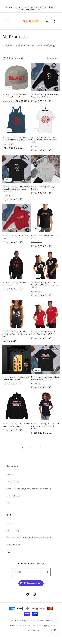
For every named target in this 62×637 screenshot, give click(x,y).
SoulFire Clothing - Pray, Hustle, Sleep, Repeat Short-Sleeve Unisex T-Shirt (16, 189)
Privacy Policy (13, 496)
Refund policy (51, 620)
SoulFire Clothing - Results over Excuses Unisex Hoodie (16, 424)
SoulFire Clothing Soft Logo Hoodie (43, 187)
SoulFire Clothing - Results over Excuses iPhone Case (16, 378)
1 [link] (22, 446)
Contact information (32, 630)
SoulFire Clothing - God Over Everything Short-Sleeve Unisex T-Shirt (45, 284)
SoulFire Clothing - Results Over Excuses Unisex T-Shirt (45, 378)
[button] (6, 20)
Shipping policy (48, 625)
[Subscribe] (46, 572)
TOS (8, 503)
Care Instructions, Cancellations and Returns (29, 488)
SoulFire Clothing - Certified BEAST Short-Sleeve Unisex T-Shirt (44, 139)
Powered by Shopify (34, 620)
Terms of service (31, 625)
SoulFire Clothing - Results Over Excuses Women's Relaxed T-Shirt (45, 426)
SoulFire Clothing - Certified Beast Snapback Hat (14, 95)
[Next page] (39, 446)
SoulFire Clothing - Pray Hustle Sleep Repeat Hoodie (44, 95)
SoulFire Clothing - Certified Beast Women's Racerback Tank (16, 138)
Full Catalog (12, 481)
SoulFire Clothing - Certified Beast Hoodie (14, 283)
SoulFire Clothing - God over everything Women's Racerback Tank (16, 334)
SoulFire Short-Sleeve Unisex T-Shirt (45, 236)
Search (9, 474)
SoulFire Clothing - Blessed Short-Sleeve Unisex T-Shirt (43, 332)
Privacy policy (16, 625)
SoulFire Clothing (18, 620)
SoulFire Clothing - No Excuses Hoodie (15, 236)
